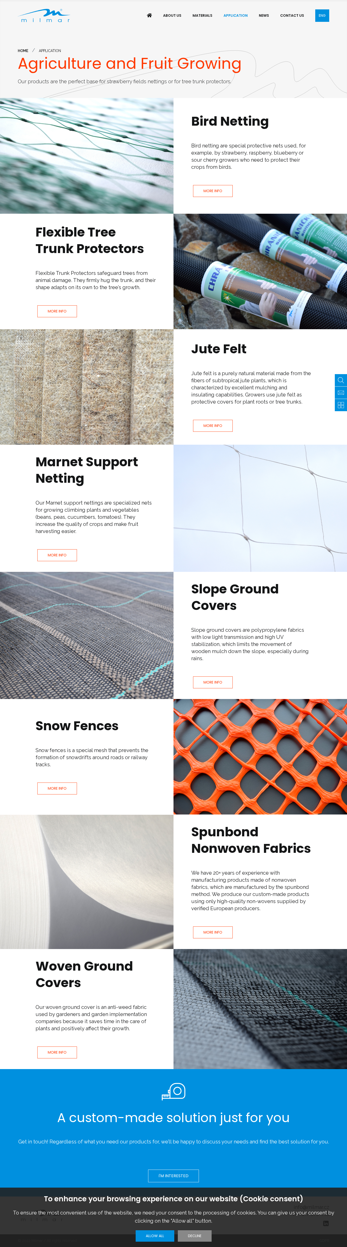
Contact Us (292, 15)
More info (212, 190)
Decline (194, 1235)
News (264, 15)
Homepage (149, 15)
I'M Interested (173, 1176)
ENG (322, 15)
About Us (172, 15)
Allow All (155, 1235)
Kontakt (341, 393)
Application (236, 15)
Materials (202, 15)
